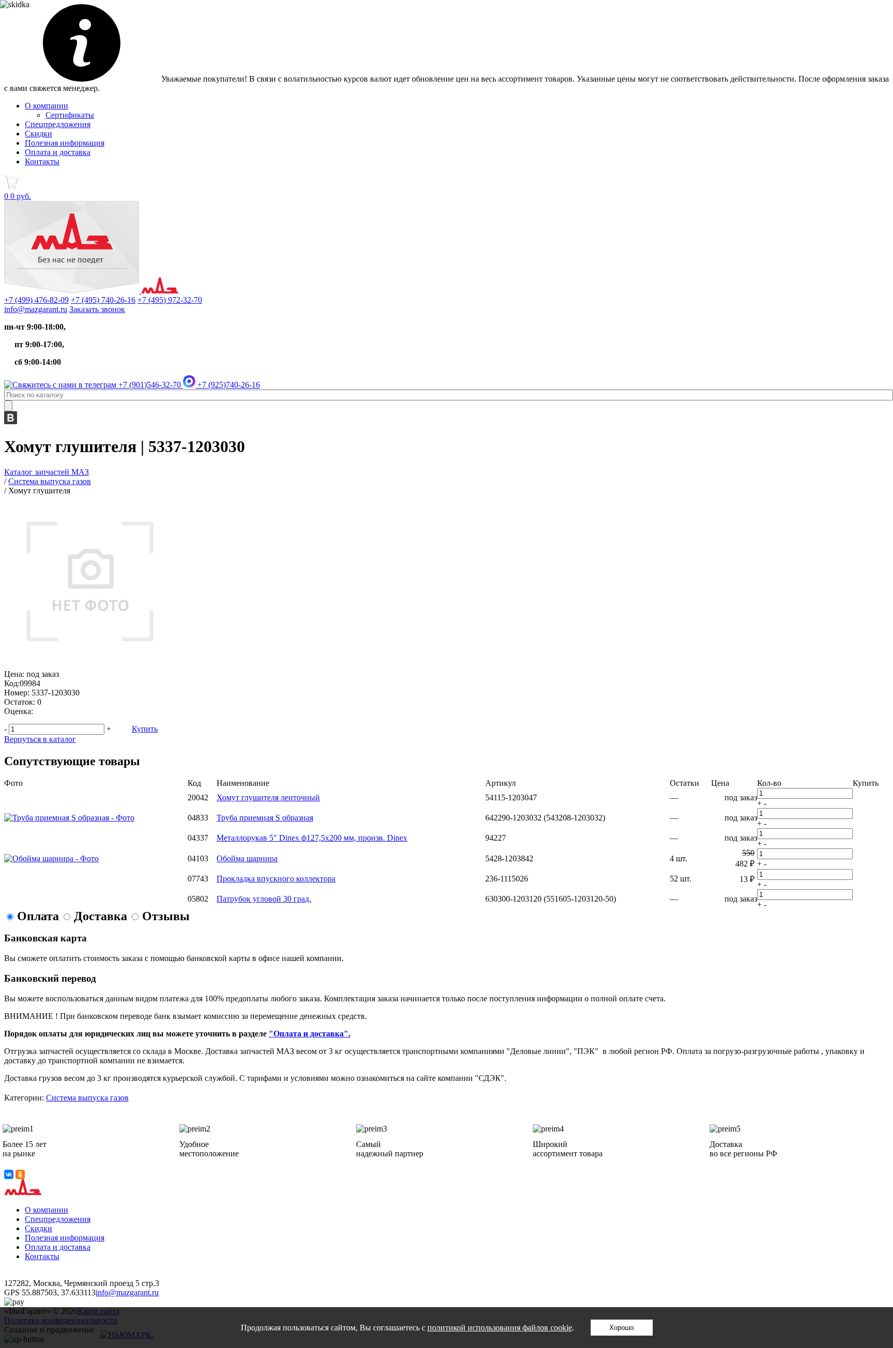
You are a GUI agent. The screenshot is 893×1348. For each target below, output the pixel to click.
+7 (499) (36, 300)
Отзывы (166, 916)
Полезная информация (64, 142)
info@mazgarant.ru (35, 309)
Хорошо (621, 1327)
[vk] (10, 421)
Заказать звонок (97, 309)
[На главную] (91, 290)
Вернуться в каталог (40, 739)
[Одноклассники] (20, 1174)
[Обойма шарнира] (51, 858)
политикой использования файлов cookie (499, 1327)
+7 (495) (103, 300)
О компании (46, 105)
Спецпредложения (57, 124)
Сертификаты (69, 115)
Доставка (100, 916)
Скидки (38, 133)
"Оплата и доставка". (309, 1033)
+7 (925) (227, 384)
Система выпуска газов (87, 1097)
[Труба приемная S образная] (69, 817)
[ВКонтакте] (8, 1174)
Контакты (42, 161)
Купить (145, 728)
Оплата (38, 916)
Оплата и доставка (57, 152)
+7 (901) (148, 384)
